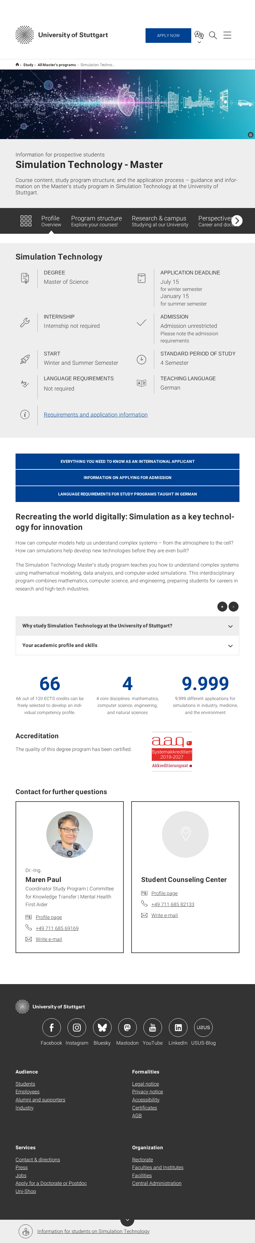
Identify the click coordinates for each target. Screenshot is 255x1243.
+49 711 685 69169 (57, 928)
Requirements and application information (96, 414)
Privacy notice (147, 1091)
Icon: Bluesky (102, 1027)
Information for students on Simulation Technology (93, 1231)
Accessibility (146, 1099)
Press (22, 1167)
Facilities (142, 1175)
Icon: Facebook (51, 1027)
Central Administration (157, 1183)
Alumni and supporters (40, 1099)
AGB (137, 1115)
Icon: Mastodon (127, 1027)
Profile (51, 221)
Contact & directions (38, 1159)
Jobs (21, 1175)
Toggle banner (127, 1220)
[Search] (212, 34)
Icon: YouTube (152, 1027)
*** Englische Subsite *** (17, 64)
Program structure (96, 221)
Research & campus (160, 221)
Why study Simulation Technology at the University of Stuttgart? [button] (97, 625)
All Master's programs (57, 64)
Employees (27, 1091)
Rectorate (142, 1159)
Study (28, 64)
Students (25, 1083)
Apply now (168, 35)
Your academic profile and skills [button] (60, 645)
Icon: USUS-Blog (203, 1027)
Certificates (144, 1107)
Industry (25, 1107)
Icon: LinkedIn (178, 1027)
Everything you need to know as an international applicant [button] (128, 461)
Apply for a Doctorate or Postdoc (51, 1183)
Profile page (49, 917)
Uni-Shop (26, 1191)
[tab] (127, 625)
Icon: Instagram (76, 1027)
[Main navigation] (227, 34)
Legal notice (145, 1083)
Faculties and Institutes (157, 1167)
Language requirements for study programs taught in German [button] (127, 494)
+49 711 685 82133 (172, 904)
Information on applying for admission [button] (128, 477)
